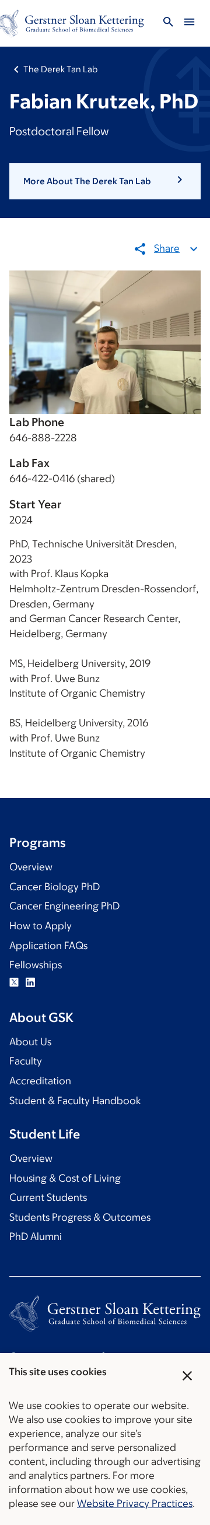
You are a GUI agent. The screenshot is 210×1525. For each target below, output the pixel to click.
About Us (30, 1042)
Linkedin (30, 982)
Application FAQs (48, 945)
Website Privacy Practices (134, 1503)
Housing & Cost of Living (65, 1178)
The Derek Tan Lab (60, 69)
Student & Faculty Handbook (75, 1100)
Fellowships (35, 965)
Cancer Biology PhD (54, 886)
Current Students (48, 1197)
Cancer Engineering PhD (64, 906)
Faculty (25, 1061)
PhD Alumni (35, 1236)
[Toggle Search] (168, 23)
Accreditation (40, 1081)
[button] (105, 181)
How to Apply (40, 926)
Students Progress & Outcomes (79, 1217)
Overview (30, 867)
